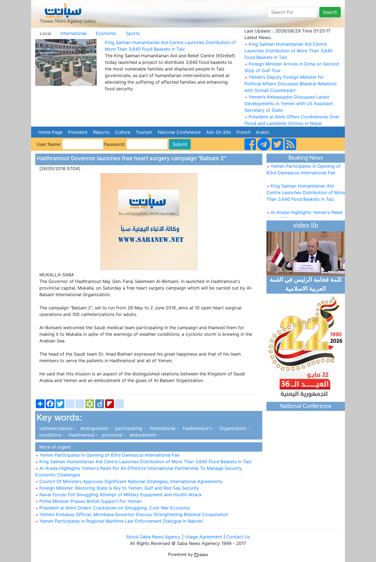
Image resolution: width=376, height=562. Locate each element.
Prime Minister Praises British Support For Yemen (89, 501)
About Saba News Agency (154, 536)
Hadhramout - (82, 435)
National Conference (179, 132)
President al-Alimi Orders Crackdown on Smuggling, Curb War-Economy (114, 508)
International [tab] (73, 33)
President (77, 132)
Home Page (50, 132)
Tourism (144, 132)
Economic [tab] (106, 33)
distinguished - (95, 428)
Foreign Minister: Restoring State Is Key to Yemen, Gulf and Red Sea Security (118, 488)
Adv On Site (218, 132)
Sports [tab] (133, 33)
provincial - (113, 435)
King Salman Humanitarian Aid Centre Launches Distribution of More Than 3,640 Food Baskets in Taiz (288, 50)
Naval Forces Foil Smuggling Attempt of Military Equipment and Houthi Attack (120, 494)
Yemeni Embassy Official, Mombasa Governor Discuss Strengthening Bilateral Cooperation (133, 514)
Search (330, 12)
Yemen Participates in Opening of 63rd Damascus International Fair (109, 455)
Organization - (233, 428)
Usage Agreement (203, 536)
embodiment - (143, 435)
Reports (101, 132)
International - (163, 428)
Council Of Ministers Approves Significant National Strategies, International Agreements (130, 481)
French (243, 132)
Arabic (262, 132)
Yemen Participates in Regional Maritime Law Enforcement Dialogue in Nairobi (120, 521)
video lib (305, 226)
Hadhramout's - (198, 428)
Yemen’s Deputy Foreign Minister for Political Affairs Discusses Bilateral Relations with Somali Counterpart (290, 83)
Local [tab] (45, 33)
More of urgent (54, 447)
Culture (122, 132)
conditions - (51, 435)
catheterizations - (57, 428)
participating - (130, 428)
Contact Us (238, 536)
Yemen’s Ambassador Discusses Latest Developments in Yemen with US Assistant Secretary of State (288, 103)
